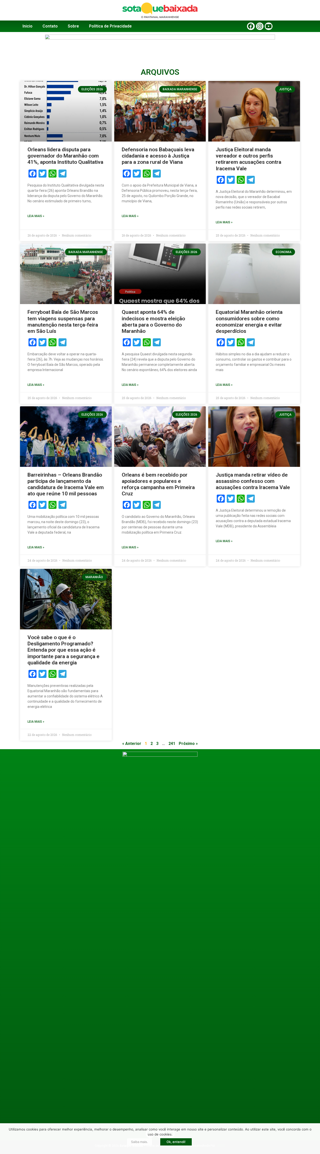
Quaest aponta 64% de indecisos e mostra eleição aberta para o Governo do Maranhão (153, 321)
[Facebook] (251, 26)
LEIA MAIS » (36, 216)
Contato (50, 26)
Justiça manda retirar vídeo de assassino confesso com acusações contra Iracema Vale (253, 481)
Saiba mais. (139, 1142)
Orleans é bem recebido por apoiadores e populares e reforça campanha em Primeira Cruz (158, 484)
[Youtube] (268, 26)
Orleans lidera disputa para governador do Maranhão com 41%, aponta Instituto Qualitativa (65, 156)
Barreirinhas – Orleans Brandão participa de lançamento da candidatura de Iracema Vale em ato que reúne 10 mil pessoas (66, 484)
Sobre (73, 26)
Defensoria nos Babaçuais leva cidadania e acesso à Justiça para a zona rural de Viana (158, 156)
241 (171, 743)
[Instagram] (260, 26)
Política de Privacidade (110, 26)
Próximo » (188, 743)
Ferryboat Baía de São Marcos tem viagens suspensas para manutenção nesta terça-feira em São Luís (63, 321)
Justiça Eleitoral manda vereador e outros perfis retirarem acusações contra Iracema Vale (248, 159)
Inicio (27, 26)
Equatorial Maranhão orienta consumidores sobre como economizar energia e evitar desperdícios (249, 321)
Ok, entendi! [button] (176, 1142)
